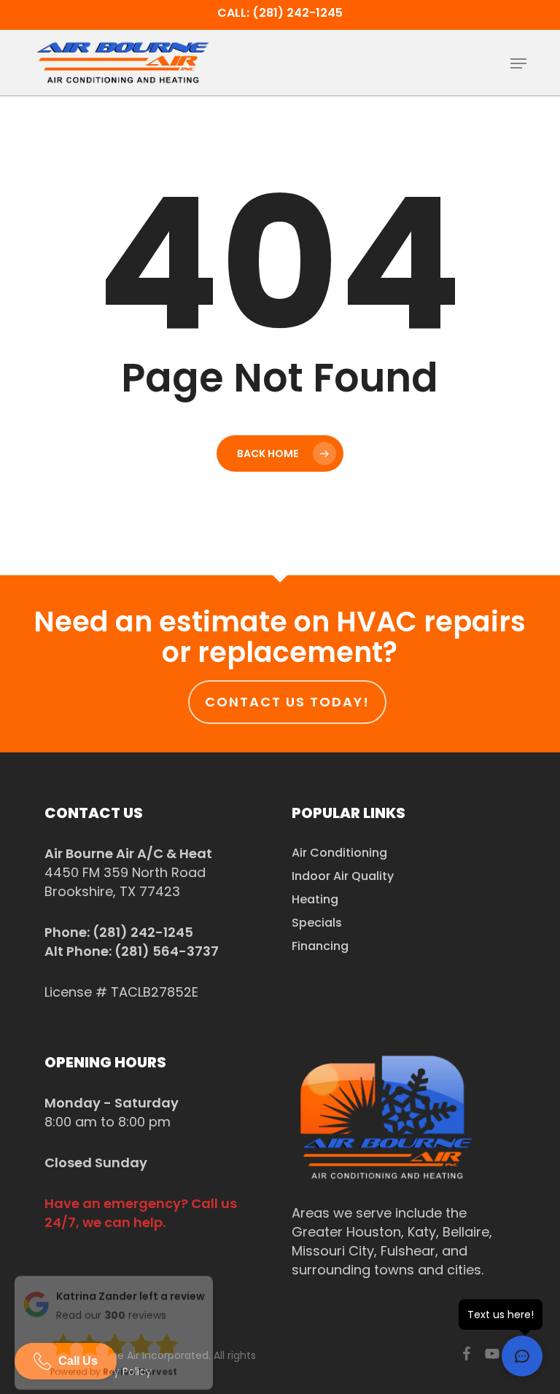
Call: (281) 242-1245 (280, 12)
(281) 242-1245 (143, 932)
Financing (320, 946)
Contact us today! (287, 702)
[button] (518, 63)
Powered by (113, 1375)
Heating (315, 899)
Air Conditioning (339, 852)
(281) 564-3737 (166, 951)
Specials (317, 922)
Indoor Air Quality (343, 876)
